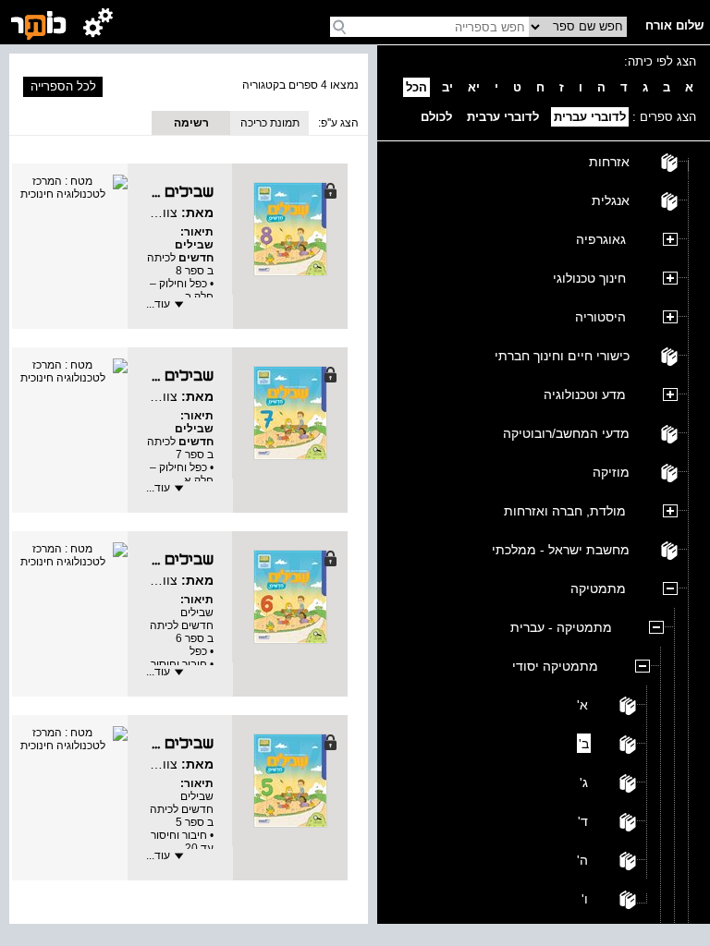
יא (474, 87)
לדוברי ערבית (503, 117)
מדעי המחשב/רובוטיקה (566, 433)
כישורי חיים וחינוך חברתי (562, 355)
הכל (416, 87)
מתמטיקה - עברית (561, 627)
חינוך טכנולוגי (589, 278)
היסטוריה (600, 316)
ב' (584, 743)
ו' (584, 898)
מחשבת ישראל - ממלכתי (561, 549)
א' (582, 704)
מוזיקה (611, 472)
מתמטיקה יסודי (555, 666)
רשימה (191, 122)
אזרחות (609, 161)
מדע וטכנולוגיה (585, 394)
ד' (583, 821)
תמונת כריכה (270, 122)
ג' (584, 782)
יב (447, 87)
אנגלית (611, 200)
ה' (582, 860)
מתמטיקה (598, 588)
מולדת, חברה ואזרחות (565, 510)
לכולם (436, 117)
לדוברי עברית (590, 117)
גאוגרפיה (601, 239)
